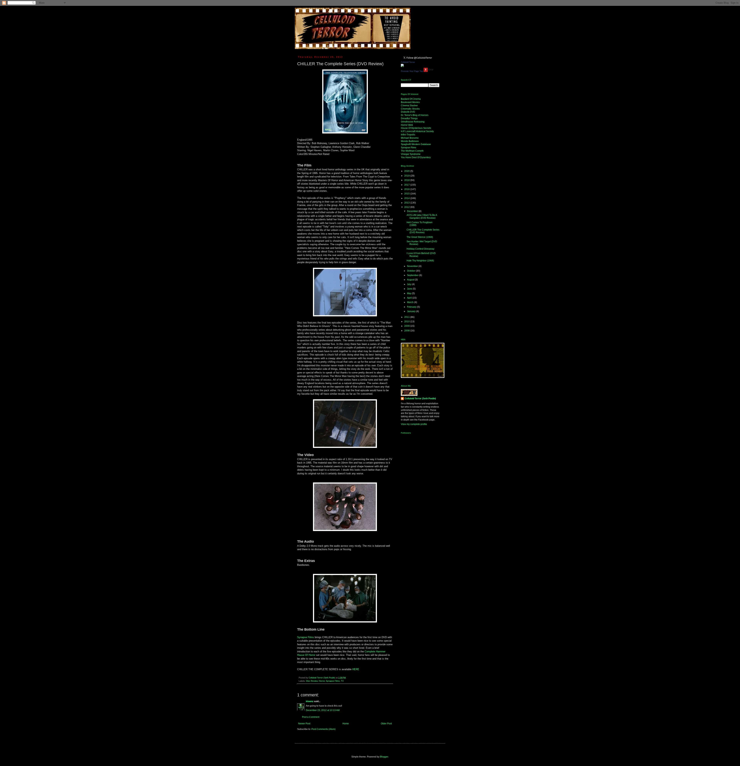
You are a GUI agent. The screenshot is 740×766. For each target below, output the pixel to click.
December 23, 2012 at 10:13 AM (323, 710)
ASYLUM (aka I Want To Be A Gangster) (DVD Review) (422, 216)
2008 (407, 330)
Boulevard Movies (410, 102)
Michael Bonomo (410, 138)
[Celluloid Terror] (402, 66)
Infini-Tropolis (408, 134)
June (410, 288)
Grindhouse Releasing (413, 121)
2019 (407, 175)
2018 (407, 180)
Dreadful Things (409, 118)
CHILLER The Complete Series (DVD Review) (423, 231)
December (413, 211)
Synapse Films (305, 637)
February (412, 307)
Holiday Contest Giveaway (420, 248)
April (409, 297)
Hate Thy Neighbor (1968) (420, 260)
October (411, 270)
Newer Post (304, 723)
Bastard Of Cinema (411, 99)
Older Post (386, 723)
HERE (355, 669)
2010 (407, 321)
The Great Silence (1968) (420, 237)
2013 (407, 202)
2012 (407, 207)
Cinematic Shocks (410, 108)
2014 (407, 198)
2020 (407, 171)
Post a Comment (310, 717)
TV (342, 681)
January (411, 311)
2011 (407, 317)
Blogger (384, 756)
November (413, 266)
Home (345, 723)
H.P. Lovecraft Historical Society (417, 131)
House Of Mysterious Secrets (416, 128)
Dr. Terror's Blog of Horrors (414, 115)
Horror (322, 681)
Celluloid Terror (408, 62)
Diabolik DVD (408, 112)
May (409, 293)
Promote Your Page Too (412, 71)
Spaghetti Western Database (416, 144)
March (410, 302)
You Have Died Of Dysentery (416, 157)
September (413, 275)
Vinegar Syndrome (410, 154)
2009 (407, 326)
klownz (309, 701)
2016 (407, 189)
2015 (407, 193)
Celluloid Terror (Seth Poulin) (420, 398)
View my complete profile (414, 424)
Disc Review (312, 681)
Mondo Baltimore (410, 141)
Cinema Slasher (409, 105)
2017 (407, 184)
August (411, 279)
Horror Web (407, 125)
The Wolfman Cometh (412, 150)
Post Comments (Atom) (323, 729)
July (409, 284)
